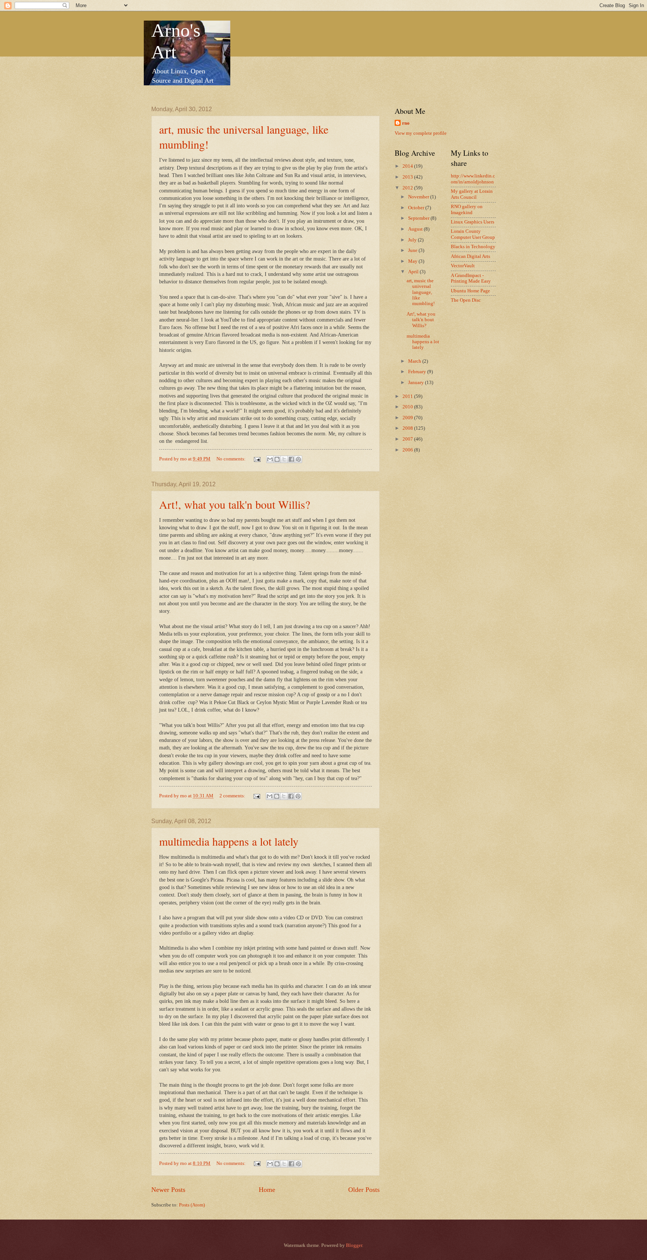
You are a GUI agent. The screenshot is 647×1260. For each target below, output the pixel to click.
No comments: (231, 459)
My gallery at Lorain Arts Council (472, 194)
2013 (408, 177)
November (419, 197)
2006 (408, 450)
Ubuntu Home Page (470, 290)
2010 (408, 407)
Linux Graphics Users (472, 222)
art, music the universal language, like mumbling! (421, 292)
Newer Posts (168, 1189)
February (417, 371)
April (414, 271)
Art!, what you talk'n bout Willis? (234, 504)
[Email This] (270, 459)
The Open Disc (466, 300)
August (416, 229)
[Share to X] (284, 459)
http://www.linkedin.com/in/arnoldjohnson (473, 178)
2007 (408, 439)
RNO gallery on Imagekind (467, 209)
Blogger (354, 1245)
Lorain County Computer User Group (473, 234)
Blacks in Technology (473, 246)
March (415, 361)
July (413, 240)
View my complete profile (421, 133)
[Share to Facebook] (291, 459)
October (416, 207)
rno (406, 123)
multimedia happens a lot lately (228, 841)
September (419, 218)
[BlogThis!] (277, 459)
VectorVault (463, 265)
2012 (408, 188)
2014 (408, 166)
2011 (408, 396)
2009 (408, 417)
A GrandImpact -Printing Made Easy (471, 278)
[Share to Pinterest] (298, 459)
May (413, 261)
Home (267, 1189)
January (416, 382)
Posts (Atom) (192, 1205)
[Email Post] (257, 459)
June (413, 250)
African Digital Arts (470, 256)
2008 (408, 428)
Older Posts (364, 1189)
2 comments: (232, 795)
